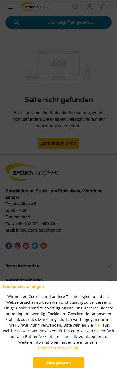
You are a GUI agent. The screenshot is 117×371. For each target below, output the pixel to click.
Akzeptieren (58, 363)
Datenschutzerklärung (58, 348)
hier (97, 325)
